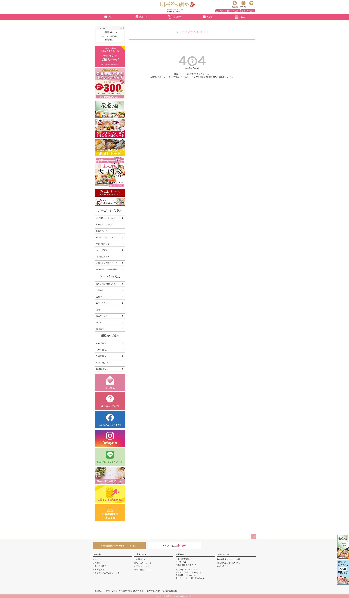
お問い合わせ (223, 554)
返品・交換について (142, 569)
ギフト (210, 17)
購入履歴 (177, 17)
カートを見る (98, 569)
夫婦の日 (100, 297)
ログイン (243, 7)
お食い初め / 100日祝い (106, 284)
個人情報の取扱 (153, 591)
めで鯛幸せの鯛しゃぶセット (108, 218)
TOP (110, 17)
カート (251, 7)
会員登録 (234, 7)
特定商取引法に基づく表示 (228, 559)
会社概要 (180, 554)
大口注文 (100, 329)
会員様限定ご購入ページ (106, 263)
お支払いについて (141, 566)
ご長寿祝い (101, 290)
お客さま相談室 (170, 591)
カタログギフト (102, 250)
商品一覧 (143, 17)
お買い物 (97, 554)
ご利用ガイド (140, 554)
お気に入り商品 (99, 566)
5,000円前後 (101, 356)
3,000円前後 (101, 350)
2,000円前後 (101, 343)
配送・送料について (142, 563)
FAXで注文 (249, 11)
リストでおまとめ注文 (228, 11)
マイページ (97, 559)
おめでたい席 (101, 316)
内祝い (99, 309)
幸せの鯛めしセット (104, 244)
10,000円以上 (102, 369)
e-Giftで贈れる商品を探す (107, 269)
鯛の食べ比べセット (104, 237)
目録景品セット (102, 256)
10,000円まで (102, 362)
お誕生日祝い (101, 303)
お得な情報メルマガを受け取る (106, 573)
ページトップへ (253, 536)
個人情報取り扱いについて (228, 563)
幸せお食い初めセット (105, 224)
